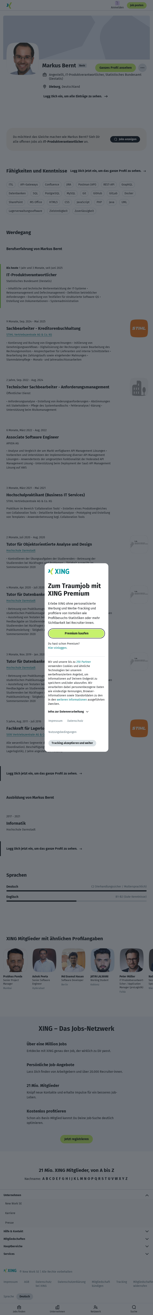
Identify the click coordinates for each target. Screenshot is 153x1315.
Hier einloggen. (57, 648)
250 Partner (83, 662)
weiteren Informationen (72, 699)
